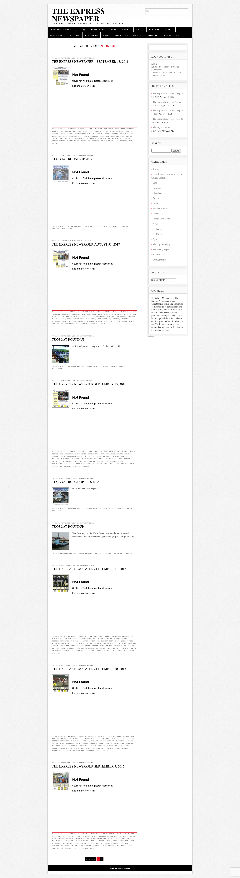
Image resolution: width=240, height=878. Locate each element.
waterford (122, 141)
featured (111, 316)
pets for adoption (97, 746)
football (85, 741)
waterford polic (93, 751)
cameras (74, 738)
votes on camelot (114, 651)
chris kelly (120, 129)
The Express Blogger (162, 244)
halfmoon (97, 134)
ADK (90, 129)
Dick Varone (117, 314)
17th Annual (90, 312)
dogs (63, 134)
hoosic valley (126, 134)
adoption (98, 129)
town (131, 321)
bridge (55, 454)
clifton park (65, 131)
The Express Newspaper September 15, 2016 (89, 384)
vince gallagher (108, 141)
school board (85, 846)
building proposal (60, 738)
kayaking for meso (60, 643)
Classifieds (91, 35)
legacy (82, 643)
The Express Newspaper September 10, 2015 (89, 668)
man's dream (77, 459)
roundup (78, 138)
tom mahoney (73, 141)
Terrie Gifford (58, 141)
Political (72, 321)
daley (85, 131)
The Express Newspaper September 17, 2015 (89, 568)
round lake (129, 646)
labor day (90, 319)
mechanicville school (124, 743)
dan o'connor (95, 131)
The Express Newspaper (78, 14)
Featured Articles (76, 366)
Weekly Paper (98, 29)
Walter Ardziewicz (69, 324)
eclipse (61, 316)
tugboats (56, 229)
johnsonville (127, 641)
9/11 (86, 129)
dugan (109, 639)
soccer (87, 464)
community (93, 454)
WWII (103, 324)
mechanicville (117, 136)
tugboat (95, 141)
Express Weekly (87, 58)
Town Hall (157, 254)
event (97, 226)
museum (124, 319)
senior (79, 464)
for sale (84, 641)
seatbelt (70, 464)
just (57, 459)
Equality (75, 316)
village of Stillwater (95, 651)
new (109, 841)
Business (157, 187)
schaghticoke (104, 138)
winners (128, 553)
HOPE (69, 319)
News (113, 29)
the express (114, 464)
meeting (115, 319)
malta (85, 743)
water (68, 751)
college (77, 131)
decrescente (108, 131)
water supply (78, 751)
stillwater (125, 138)
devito (96, 639)
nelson (127, 459)
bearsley (89, 553)
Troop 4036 (85, 141)
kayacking (65, 459)
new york (105, 226)
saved (120, 461)
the (105, 464)
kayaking (70, 743)
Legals (156, 213)
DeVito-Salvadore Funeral (98, 314)
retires (91, 843)
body (133, 736)
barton (124, 312)
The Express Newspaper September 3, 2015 (88, 766)
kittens (74, 643)
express (125, 639)
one (74, 461)
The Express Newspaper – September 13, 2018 (90, 61)
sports (115, 138)
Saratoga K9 (57, 846)
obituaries (76, 646)
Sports (140, 29)
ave (105, 452)
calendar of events (69, 639)
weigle (76, 466)
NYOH (132, 841)
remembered (102, 461)
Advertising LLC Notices (128, 35)
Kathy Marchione (60, 136)
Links (106, 35)
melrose (112, 459)
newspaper (57, 461)
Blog (155, 182)
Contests (154, 29)
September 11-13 (100, 846)
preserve (118, 646)
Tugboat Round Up (68, 339)
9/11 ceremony (91, 736)
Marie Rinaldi (58, 841)
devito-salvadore (107, 454)
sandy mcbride (89, 138)
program (97, 508)
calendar (69, 454)
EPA (67, 316)
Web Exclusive (74, 226)
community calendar (71, 314)
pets (71, 138)
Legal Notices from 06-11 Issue (163, 35)
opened (95, 646)
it (53, 459)
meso (120, 459)
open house (67, 843)
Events (169, 29)
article (96, 366)
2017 (91, 226)
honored (131, 316)
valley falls (77, 651)
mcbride (88, 459)
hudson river (79, 319)
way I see (68, 466)
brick (132, 452)
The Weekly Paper (68, 129)
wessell (95, 324)
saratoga (80, 648)
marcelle (104, 136)
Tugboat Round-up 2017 (72, 159)
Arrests (126, 29)
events (70, 134)
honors (116, 456)
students (124, 648)
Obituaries (56, 35)
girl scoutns (58, 838)
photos (105, 366)
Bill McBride (122, 452)
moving (102, 841)
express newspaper (83, 134)
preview (81, 321)
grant (88, 456)
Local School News (161, 218)
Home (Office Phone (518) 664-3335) (67, 29)
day (83, 314)
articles (115, 312)
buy (61, 454)
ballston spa (127, 636)
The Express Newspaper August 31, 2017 (86, 244)
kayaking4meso (76, 136)
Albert (107, 636)
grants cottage (107, 741)
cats (81, 738)
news (115, 841)
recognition (89, 461)
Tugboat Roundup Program (76, 481)
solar (113, 321)
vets (132, 464)
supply (117, 748)
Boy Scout (108, 129)
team (130, 846)
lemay (90, 643)
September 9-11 (118, 508)
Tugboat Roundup (68, 526)
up (62, 848)
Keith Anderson (91, 136)
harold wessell (111, 134)
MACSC (78, 743)
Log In (154, 63)
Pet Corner (74, 35)
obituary (63, 138)
